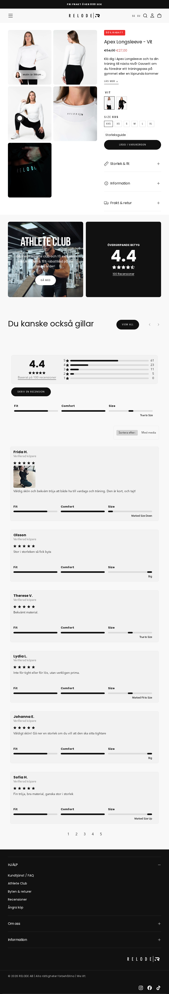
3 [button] (85, 834)
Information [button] (17, 939)
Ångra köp (15, 907)
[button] (10, 15)
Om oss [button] (14, 923)
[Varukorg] (159, 15)
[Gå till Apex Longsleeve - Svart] (122, 103)
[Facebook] (149, 987)
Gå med (45, 280)
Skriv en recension (31, 391)
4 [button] (93, 834)
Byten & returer (19, 891)
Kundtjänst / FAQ (21, 875)
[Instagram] (140, 987)
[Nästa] (158, 324)
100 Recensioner (123, 273)
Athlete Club (17, 883)
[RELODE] (143, 959)
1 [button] (68, 834)
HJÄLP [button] (13, 864)
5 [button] (101, 834)
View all (128, 324)
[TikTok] (158, 987)
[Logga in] (152, 15)
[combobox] (136, 432)
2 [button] (76, 834)
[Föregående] (149, 324)
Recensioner (17, 899)
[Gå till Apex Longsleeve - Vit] (109, 103)
